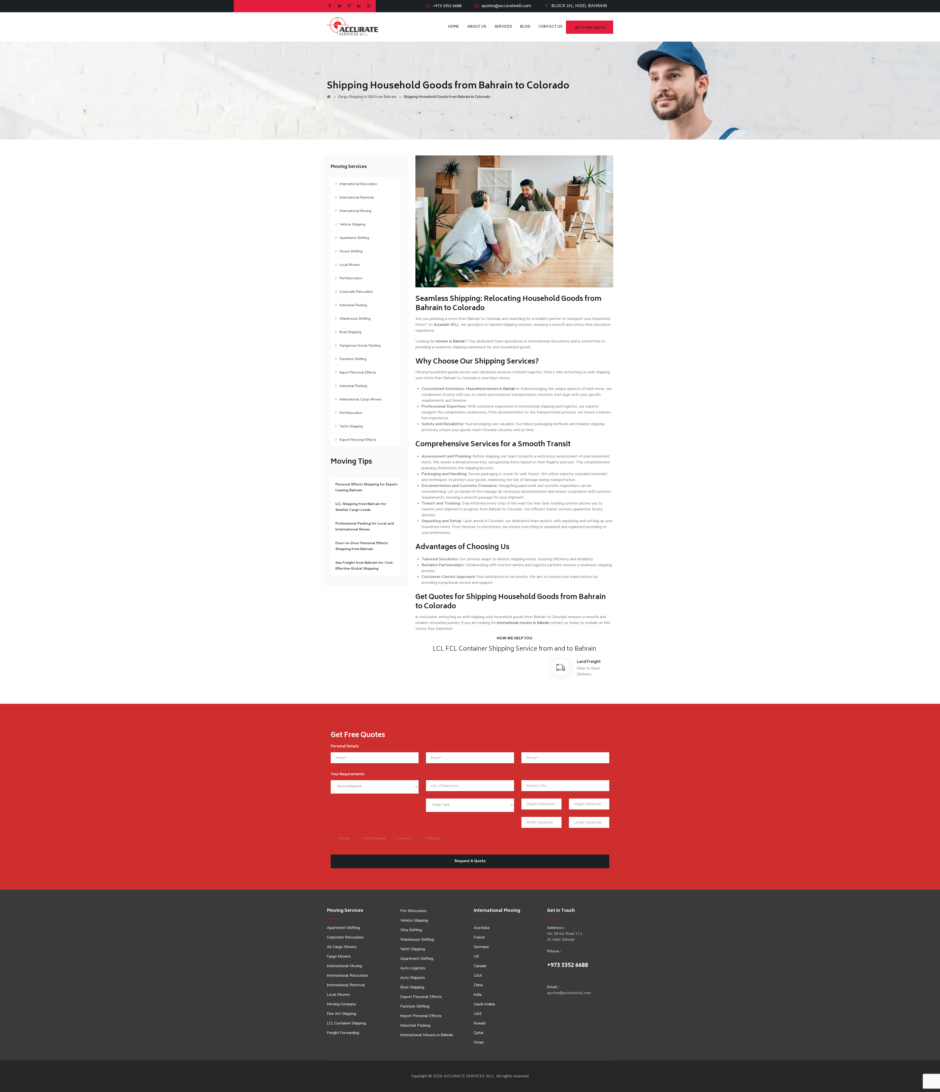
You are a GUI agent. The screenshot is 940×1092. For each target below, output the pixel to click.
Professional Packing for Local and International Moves (364, 526)
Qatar (478, 1032)
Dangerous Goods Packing (360, 345)
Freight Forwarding (343, 1032)
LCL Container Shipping (346, 1023)
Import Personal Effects (358, 372)
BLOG (525, 27)
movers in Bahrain (450, 341)
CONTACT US (550, 27)
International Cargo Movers (361, 399)
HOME (453, 27)
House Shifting (351, 251)
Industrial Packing (353, 305)
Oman (479, 1042)
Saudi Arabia (484, 1004)
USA (478, 975)
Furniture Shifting (353, 359)
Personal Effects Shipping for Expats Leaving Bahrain (366, 487)
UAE (478, 1013)
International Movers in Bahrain (426, 1035)
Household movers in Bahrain (491, 388)
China (478, 985)
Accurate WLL (446, 324)
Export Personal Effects (358, 439)
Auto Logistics (412, 968)
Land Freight (589, 662)
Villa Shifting (411, 930)
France (479, 937)
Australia (481, 927)
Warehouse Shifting (355, 318)
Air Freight (450, 662)
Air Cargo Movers (342, 947)
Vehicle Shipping (352, 224)
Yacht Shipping (351, 426)
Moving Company (341, 1004)
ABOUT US (476, 27)
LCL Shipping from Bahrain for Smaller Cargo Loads (360, 507)
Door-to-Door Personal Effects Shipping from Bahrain (361, 546)
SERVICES (503, 27)
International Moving (355, 211)
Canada (480, 966)
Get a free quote (590, 28)
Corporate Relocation (356, 291)
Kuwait (480, 1023)
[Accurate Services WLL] (352, 27)
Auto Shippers (412, 977)
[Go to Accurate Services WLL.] (329, 97)
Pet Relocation (351, 278)
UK (476, 956)
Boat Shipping (350, 332)
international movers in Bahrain (523, 622)
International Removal (357, 197)
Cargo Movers (339, 956)
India (478, 994)
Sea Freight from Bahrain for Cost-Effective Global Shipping (364, 565)
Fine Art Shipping (341, 1013)
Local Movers (350, 264)
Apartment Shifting (354, 237)
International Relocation (358, 184)
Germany (481, 947)
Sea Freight (519, 662)
